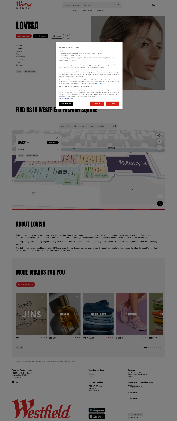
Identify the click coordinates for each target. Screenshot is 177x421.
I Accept (112, 103)
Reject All (97, 103)
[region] (89, 75)
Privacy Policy (98, 83)
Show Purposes (66, 103)
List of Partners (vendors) (66, 98)
